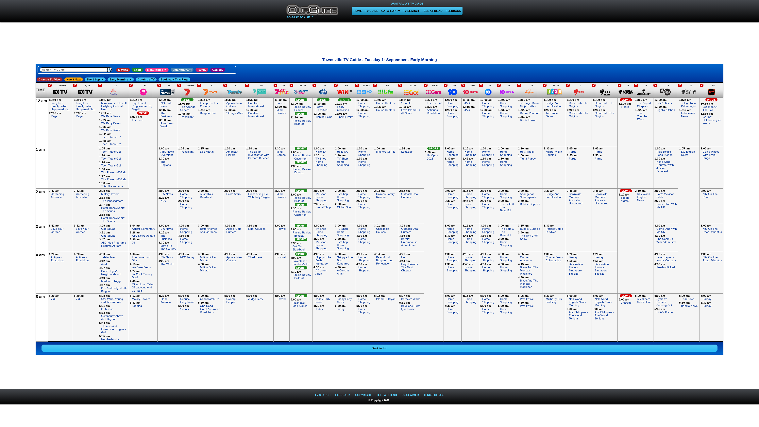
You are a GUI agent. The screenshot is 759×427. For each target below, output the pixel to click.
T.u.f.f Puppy (528, 158)
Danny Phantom (530, 113)
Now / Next (73, 79)
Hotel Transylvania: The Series (113, 209)
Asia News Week (167, 125)
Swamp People (231, 300)
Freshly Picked (665, 267)
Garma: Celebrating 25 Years (712, 120)
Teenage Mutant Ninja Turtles (530, 104)
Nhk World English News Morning (577, 302)
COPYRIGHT (363, 395)
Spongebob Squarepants (528, 195)
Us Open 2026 (432, 157)
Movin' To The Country (168, 247)
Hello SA (320, 151)
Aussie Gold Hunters (233, 230)
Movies (123, 69)
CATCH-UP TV (390, 10)
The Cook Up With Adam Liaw (666, 240)
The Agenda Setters (187, 108)
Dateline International (256, 104)
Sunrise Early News (187, 300)
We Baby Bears (111, 123)
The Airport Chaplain (644, 104)
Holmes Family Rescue (385, 195)
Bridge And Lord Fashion (554, 104)
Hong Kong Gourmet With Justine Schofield (665, 166)
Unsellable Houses (382, 230)
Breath (625, 106)
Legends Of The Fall (710, 108)
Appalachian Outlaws (234, 104)
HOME (358, 10)
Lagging (137, 305)
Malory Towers (110, 194)
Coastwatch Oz (209, 298)
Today (319, 309)
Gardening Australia (57, 195)
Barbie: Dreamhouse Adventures (409, 242)
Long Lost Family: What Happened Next (60, 106)
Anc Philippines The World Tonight (578, 315)
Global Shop (323, 207)
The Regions (165, 163)
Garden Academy (526, 259)
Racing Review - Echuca (302, 108)
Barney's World (410, 298)
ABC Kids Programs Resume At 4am (113, 244)
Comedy (217, 69)
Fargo (572, 151)
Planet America (165, 300)
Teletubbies (108, 257)
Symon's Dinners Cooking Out (664, 302)
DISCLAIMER (410, 395)
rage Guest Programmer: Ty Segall (142, 106)
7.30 (163, 200)
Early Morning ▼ (121, 79)
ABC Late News (166, 104)
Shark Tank (255, 257)
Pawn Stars (233, 194)
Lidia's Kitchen (665, 103)
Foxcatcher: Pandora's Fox (302, 262)
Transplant (187, 116)
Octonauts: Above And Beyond (112, 317)
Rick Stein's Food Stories (664, 153)
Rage (54, 116)
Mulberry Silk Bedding (554, 153)
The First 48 (434, 103)
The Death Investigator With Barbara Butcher (258, 155)
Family (201, 69)
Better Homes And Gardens (208, 230)
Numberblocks (110, 339)
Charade (626, 302)
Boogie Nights (625, 199)
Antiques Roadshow (433, 111)
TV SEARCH (411, 10)
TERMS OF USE (434, 395)
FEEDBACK (453, 10)
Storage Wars (234, 113)
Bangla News (689, 305)
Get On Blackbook (299, 248)
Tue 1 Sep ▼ (95, 79)
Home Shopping (364, 104)
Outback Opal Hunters (409, 195)
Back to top (379, 348)
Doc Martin (207, 151)
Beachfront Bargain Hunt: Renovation (384, 260)
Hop (403, 257)
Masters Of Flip (385, 151)
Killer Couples (256, 228)
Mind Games (281, 111)
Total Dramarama (112, 186)
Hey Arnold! (527, 151)
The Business (166, 114)
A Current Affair (321, 272)
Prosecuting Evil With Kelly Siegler (259, 195)
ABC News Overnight (167, 153)
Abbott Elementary (143, 228)
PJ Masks (107, 309)
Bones (280, 103)
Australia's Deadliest (206, 195)
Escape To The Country (209, 104)
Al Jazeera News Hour (644, 300)
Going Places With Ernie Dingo (711, 155)
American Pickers (232, 153)
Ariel (104, 264)
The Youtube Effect (642, 116)
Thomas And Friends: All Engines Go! (113, 329)
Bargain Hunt (208, 113)
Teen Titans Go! (111, 137)
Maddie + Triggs (111, 281)
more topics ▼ (157, 69)
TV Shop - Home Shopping (321, 161)
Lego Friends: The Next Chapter (410, 267)
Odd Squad (108, 228)
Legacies (407, 151)
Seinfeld (406, 103)
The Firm (137, 120)
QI (133, 242)
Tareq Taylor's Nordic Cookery (666, 259)
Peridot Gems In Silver (554, 230)
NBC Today (187, 257)
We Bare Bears (110, 116)
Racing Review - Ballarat (302, 122)
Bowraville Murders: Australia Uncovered (575, 198)
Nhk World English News (643, 197)
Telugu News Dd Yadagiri (689, 104)
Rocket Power (528, 120)
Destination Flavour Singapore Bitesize (576, 269)
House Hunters (385, 103)
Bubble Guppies (530, 204)
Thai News (687, 298)
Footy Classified (321, 108)
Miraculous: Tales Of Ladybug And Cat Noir (114, 106)
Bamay (573, 257)
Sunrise (185, 309)
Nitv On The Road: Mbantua (712, 230)
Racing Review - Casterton (302, 157)
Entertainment (182, 69)
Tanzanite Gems (552, 114)
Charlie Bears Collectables (554, 259)
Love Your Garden (57, 230)
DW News (166, 194)
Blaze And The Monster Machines (529, 270)
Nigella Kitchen (665, 109)
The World (167, 264)
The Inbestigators (112, 200)
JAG (467, 103)
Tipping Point (323, 116)
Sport (137, 69)
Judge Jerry (255, 298)
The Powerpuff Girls (113, 172)
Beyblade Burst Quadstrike (410, 307)
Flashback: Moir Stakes (300, 304)
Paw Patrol (526, 298)
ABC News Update (143, 235)
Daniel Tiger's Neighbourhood (111, 272)
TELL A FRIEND (432, 10)
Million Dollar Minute (208, 259)
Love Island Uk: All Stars (411, 111)
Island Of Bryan (386, 298)
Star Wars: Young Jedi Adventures (112, 300)
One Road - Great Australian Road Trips (210, 309)
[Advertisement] (379, 38)
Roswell (281, 228)
